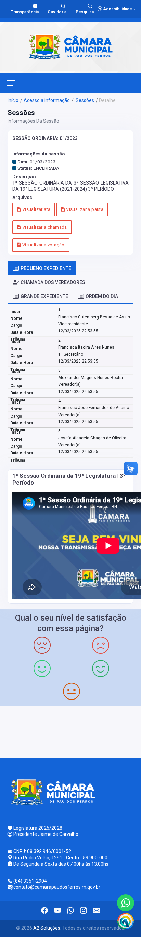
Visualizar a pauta (84, 209)
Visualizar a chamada (44, 227)
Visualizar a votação (42, 244)
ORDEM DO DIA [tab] (102, 296)
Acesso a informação (47, 100)
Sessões (84, 100)
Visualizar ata (35, 209)
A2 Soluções (46, 928)
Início (13, 100)
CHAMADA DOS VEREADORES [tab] (53, 282)
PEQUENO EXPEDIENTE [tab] (46, 268)
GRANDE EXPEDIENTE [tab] (44, 296)
